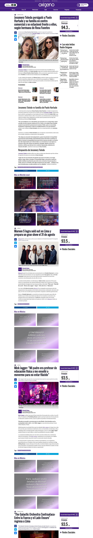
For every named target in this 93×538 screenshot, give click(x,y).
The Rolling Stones (27, 450)
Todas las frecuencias (68, 31)
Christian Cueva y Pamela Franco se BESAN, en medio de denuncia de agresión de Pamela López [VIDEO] (74, 74)
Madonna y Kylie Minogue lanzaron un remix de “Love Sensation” (36, 201)
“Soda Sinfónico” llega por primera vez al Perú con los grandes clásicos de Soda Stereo (48, 502)
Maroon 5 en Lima (25, 304)
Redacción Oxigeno (25, 64)
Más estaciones (54, 0)
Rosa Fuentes (20, 167)
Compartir (26, 170)
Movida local (35, 9)
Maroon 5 (20, 238)
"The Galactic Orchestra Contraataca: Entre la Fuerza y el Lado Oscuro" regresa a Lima (25, 182)
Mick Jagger (46, 427)
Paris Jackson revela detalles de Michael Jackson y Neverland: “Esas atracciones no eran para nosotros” (25, 356)
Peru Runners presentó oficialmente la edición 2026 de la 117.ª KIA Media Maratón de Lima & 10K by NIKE (48, 219)
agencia (38, 167)
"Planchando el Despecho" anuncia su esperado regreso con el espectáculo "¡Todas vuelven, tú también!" (25, 219)
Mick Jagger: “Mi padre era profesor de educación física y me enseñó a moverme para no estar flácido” (25, 319)
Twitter (48, 170)
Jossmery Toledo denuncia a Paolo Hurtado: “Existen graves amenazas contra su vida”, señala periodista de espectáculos (24, 100)
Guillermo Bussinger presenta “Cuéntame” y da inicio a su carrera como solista (48, 320)
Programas (67, 9)
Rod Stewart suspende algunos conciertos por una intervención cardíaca (48, 356)
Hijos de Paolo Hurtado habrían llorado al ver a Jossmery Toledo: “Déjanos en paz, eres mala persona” (24, 91)
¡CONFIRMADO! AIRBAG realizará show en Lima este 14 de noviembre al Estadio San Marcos (36, 338)
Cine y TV (24, 9)
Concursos (55, 9)
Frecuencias (78, 9)
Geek (45, 9)
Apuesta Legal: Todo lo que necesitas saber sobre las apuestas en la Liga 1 (73, 67)
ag (41, 167)
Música (13, 9)
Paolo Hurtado (33, 167)
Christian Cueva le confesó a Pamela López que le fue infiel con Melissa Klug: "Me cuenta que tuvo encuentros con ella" (74, 52)
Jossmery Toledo (27, 167)
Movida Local (20, 14)
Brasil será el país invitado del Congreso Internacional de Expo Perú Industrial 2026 (48, 183)
